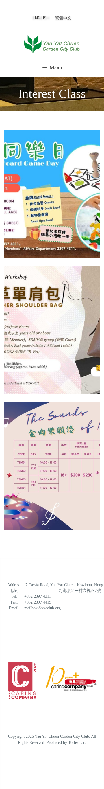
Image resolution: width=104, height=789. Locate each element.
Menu (55, 68)
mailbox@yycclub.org (42, 608)
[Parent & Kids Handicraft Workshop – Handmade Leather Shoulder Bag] (52, 330)
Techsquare (77, 742)
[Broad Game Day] (52, 194)
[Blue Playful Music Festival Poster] (52, 466)
